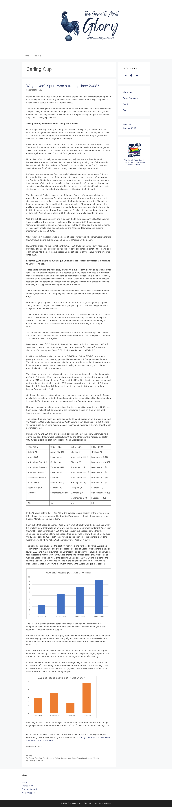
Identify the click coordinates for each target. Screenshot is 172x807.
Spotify (126, 104)
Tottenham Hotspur (85, 758)
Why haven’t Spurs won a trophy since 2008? (62, 86)
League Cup (66, 758)
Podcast (127, 128)
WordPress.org (28, 793)
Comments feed (29, 789)
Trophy (96, 758)
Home (26, 56)
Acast (125, 110)
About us (37, 56)
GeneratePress (105, 803)
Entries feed (27, 786)
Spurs (74, 758)
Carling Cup (33, 758)
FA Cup (57, 758)
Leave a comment (36, 761)
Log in (24, 782)
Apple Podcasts (130, 98)
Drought (50, 758)
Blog (30, 756)
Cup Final (42, 758)
